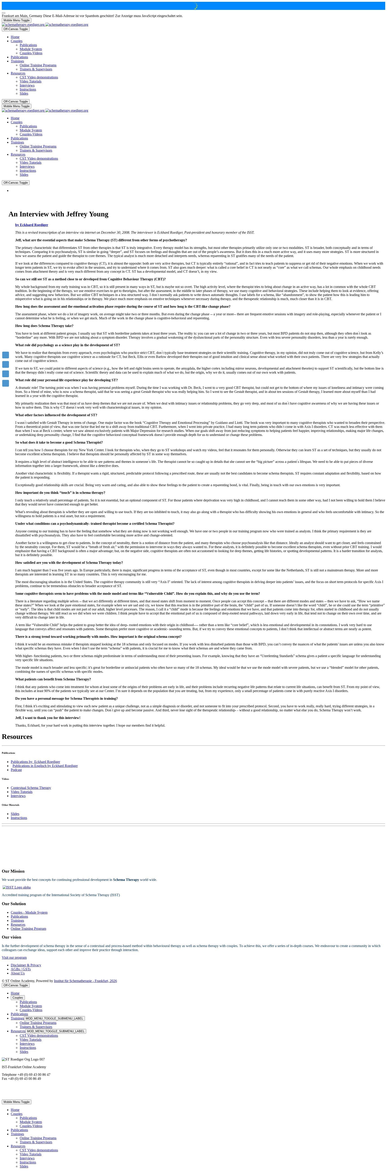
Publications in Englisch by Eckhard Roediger (45, 766)
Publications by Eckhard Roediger (35, 762)
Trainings (17, 920)
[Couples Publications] (5, 373)
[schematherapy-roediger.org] (45, 24)
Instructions (19, 818)
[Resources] (5, 383)
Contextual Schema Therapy (31, 788)
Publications (19, 916)
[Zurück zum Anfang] (3, 13)
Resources (18, 924)
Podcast (16, 770)
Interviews (18, 796)
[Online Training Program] (5, 364)
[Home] (5, 355)
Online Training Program (28, 928)
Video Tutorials (21, 792)
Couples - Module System (29, 912)
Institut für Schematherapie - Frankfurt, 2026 (85, 981)
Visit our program (14, 957)
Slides (15, 814)
